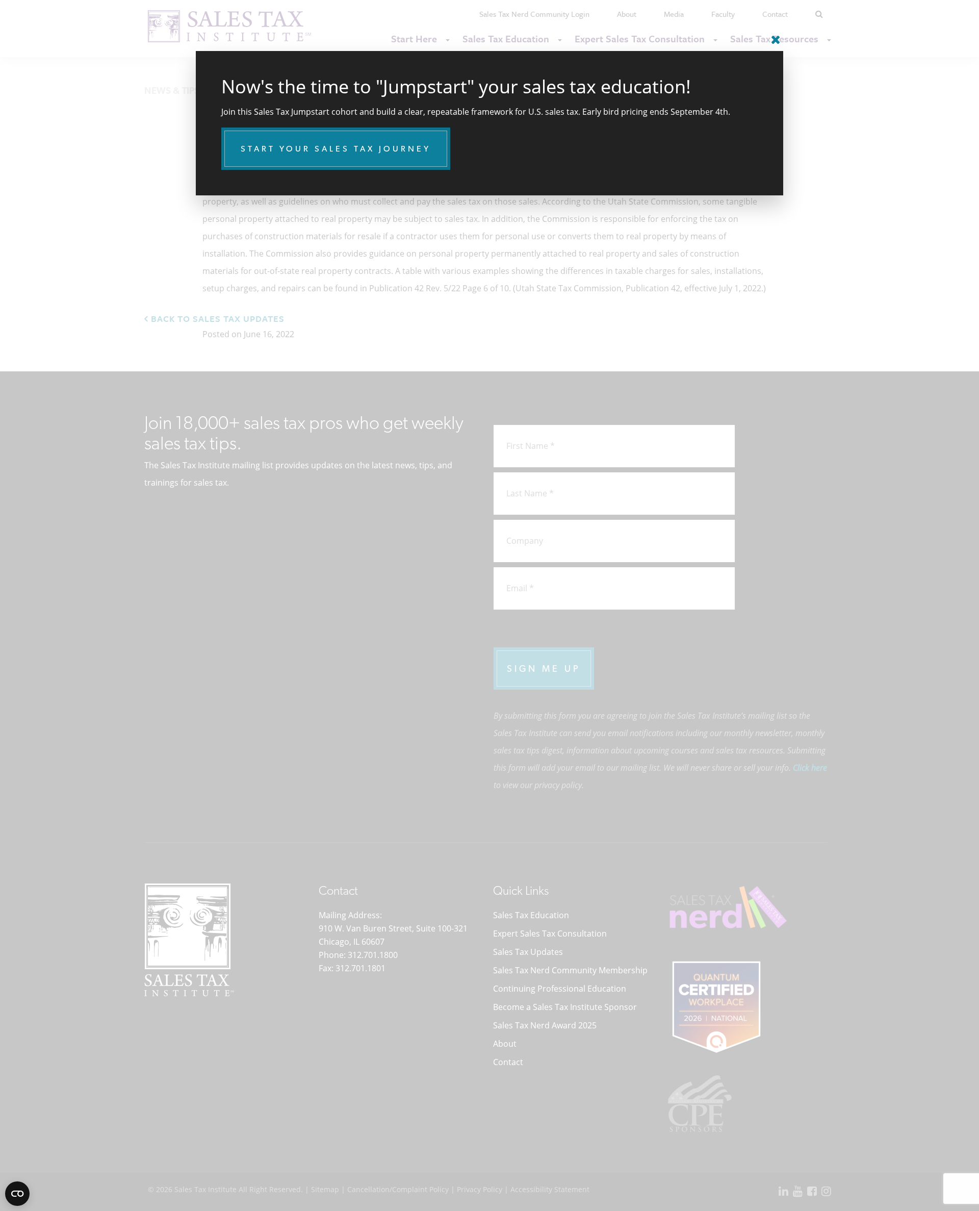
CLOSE (773, 36)
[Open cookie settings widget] (17, 1193)
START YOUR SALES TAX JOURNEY (336, 149)
